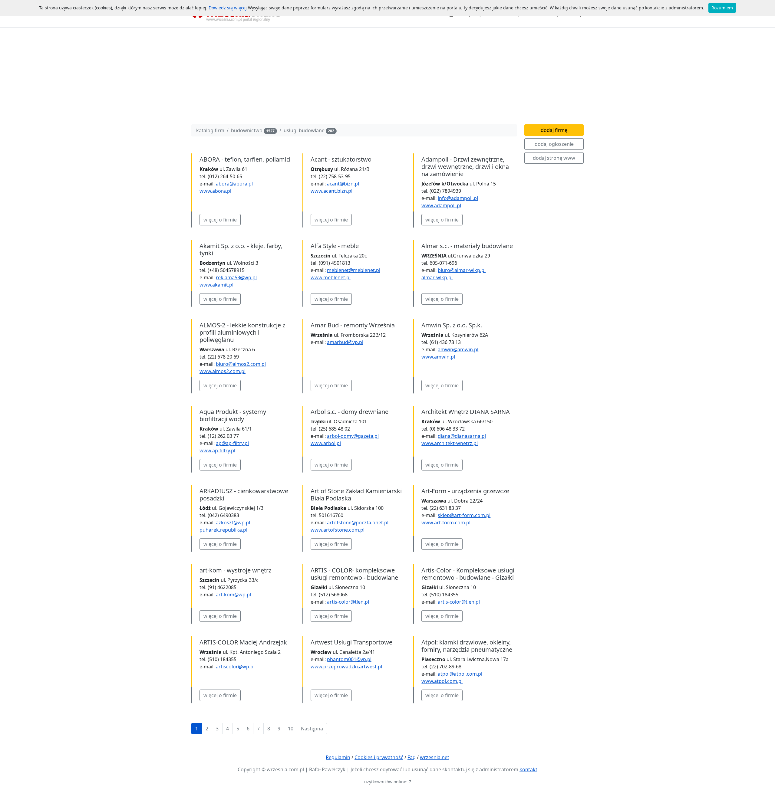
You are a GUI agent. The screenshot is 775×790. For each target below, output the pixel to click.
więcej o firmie (220, 219)
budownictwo (253, 130)
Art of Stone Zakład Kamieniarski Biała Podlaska (356, 494)
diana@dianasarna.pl (462, 436)
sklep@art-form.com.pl (464, 515)
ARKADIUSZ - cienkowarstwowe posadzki (244, 494)
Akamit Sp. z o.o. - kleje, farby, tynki (241, 249)
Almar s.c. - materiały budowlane (467, 246)
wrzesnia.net (434, 757)
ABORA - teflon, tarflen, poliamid (245, 159)
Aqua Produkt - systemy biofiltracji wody (233, 415)
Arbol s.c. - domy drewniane (349, 412)
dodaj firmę (554, 130)
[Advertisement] (387, 77)
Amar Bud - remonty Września (353, 325)
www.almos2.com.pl (223, 371)
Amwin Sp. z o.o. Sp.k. (451, 325)
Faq (411, 757)
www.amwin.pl (438, 356)
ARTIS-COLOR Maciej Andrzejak (243, 642)
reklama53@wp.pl (236, 277)
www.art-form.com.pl (445, 522)
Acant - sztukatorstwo (341, 159)
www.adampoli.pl (441, 205)
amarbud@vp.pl (345, 342)
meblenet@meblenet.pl (353, 270)
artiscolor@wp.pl (235, 666)
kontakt (528, 769)
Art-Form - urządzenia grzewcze (465, 491)
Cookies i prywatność (379, 757)
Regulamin (338, 757)
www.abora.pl (215, 191)
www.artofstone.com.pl (337, 529)
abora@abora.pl (234, 183)
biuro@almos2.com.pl (241, 364)
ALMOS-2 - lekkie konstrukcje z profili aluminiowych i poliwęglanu (242, 332)
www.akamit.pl (216, 284)
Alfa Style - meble (335, 246)
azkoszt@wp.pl (233, 522)
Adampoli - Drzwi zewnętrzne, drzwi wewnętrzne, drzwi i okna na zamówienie (465, 166)
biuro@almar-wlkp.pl (462, 270)
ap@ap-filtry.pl (232, 443)
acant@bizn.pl (343, 183)
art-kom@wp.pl (233, 594)
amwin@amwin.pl (458, 349)
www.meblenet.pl (331, 277)
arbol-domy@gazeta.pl (353, 436)
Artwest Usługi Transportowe (351, 642)
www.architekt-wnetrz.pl (449, 443)
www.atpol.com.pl (442, 681)
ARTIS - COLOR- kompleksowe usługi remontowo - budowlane (354, 574)
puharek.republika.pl (223, 529)
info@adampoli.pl (458, 198)
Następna (312, 728)
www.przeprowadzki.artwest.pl (346, 666)
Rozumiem (722, 8)
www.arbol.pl (326, 443)
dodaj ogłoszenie (554, 144)
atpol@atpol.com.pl (460, 673)
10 (290, 728)
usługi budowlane (309, 130)
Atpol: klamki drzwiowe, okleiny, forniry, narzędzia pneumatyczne (466, 646)
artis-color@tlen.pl (348, 601)
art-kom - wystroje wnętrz (235, 570)
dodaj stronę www (554, 158)
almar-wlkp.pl (437, 277)
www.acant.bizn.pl (331, 191)
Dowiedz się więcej (228, 8)
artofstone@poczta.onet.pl (357, 522)
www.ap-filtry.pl (217, 450)
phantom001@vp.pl (349, 659)
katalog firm (210, 130)
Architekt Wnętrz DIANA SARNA (465, 412)
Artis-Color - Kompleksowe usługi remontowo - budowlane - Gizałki (467, 574)
